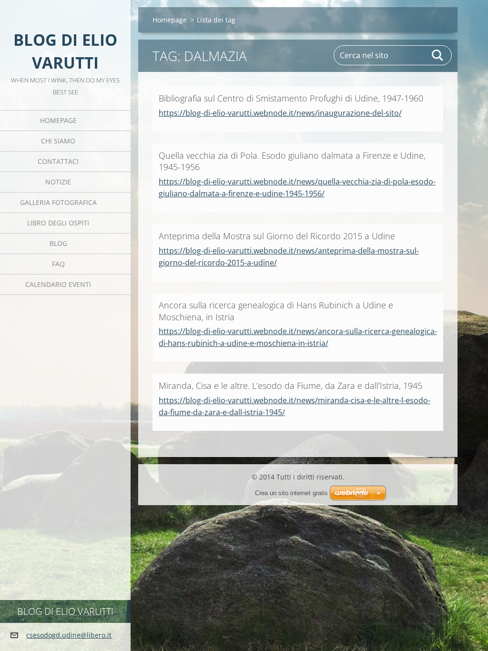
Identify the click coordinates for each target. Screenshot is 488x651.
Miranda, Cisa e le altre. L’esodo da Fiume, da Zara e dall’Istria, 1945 (290, 385)
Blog (58, 243)
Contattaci (58, 161)
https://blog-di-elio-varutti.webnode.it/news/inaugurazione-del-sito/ (280, 113)
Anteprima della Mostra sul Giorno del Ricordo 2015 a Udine (277, 236)
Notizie (58, 181)
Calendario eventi (58, 284)
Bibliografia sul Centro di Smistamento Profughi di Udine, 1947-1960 (291, 98)
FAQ (58, 263)
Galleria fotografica (58, 202)
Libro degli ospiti (58, 222)
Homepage (58, 120)
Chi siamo (58, 140)
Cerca (438, 55)
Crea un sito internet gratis (291, 493)
